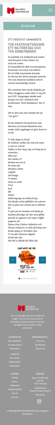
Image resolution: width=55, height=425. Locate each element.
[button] (50, 10)
